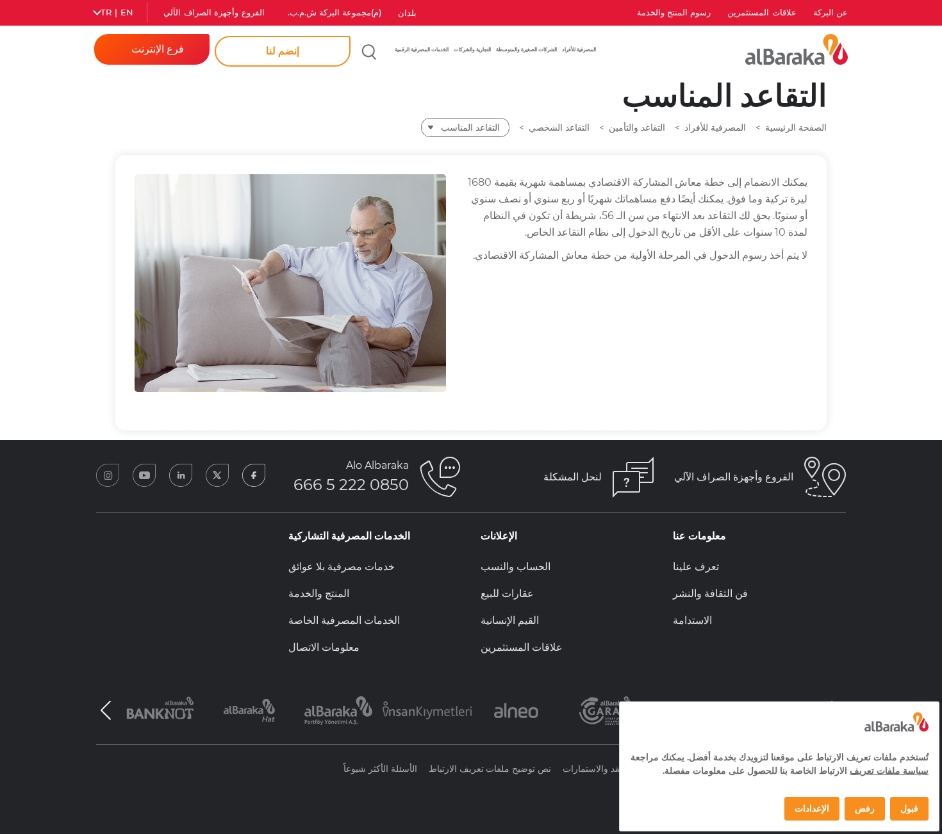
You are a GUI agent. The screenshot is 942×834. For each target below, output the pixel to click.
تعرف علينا (696, 566)
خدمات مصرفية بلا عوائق (341, 566)
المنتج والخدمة (318, 593)
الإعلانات (499, 536)
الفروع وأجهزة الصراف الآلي (213, 12)
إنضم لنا (282, 51)
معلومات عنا (699, 536)
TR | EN (117, 12)
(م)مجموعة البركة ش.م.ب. (335, 12)
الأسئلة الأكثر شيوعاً (380, 768)
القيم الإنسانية (510, 620)
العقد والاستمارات (596, 768)
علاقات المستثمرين (761, 12)
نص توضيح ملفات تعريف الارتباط (490, 768)
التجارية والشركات (472, 49)
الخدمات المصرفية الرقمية (422, 49)
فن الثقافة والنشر (710, 593)
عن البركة (830, 12)
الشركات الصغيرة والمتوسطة (526, 49)
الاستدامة (692, 620)
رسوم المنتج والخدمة (674, 12)
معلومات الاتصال (323, 647)
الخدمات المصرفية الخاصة (344, 620)
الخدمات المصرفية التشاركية (349, 536)
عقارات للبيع (507, 593)
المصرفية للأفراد (579, 49)
